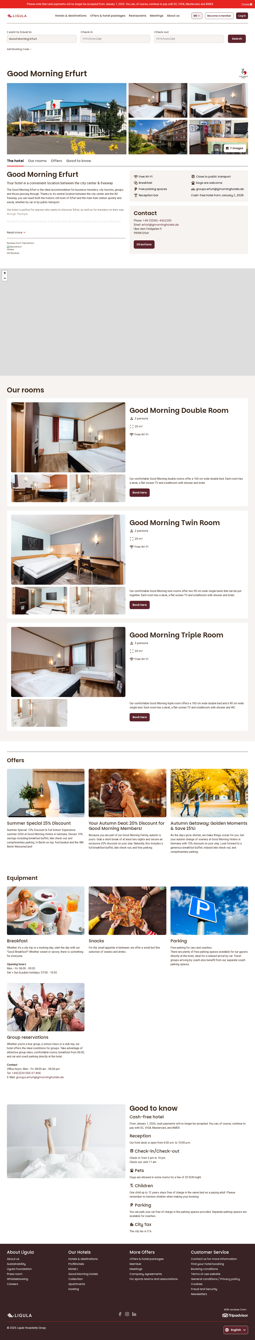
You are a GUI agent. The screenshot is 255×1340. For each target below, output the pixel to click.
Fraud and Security (204, 1289)
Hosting (73, 1289)
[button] (4, 273)
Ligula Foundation (19, 1269)
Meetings (156, 16)
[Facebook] (120, 1315)
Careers (12, 1284)
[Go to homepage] (17, 15)
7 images (236, 148)
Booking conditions (204, 1269)
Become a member (219, 15)
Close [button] (245, 4)
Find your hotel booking (207, 1264)
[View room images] (68, 437)
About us (173, 16)
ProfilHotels (76, 1264)
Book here (140, 493)
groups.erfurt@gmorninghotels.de (40, 1077)
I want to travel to (19, 32)
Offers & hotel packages (107, 16)
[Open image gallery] (66, 118)
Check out (161, 32)
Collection (75, 1279)
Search (237, 39)
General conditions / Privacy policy (215, 1279)
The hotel (15, 161)
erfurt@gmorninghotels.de (160, 225)
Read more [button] (14, 232)
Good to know (78, 161)
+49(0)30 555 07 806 (26, 1073)
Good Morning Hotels (83, 1274)
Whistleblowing (17, 1279)
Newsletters (199, 1294)
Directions (144, 244)
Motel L (73, 1269)
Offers (56, 161)
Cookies (196, 1284)
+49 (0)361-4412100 (157, 221)
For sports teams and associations (154, 1279)
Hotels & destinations (71, 16)
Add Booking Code (18, 49)
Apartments (76, 1284)
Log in (242, 15)
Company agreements (146, 1274)
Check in (87, 32)
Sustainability (16, 1264)
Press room (15, 1274)
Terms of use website (205, 1274)
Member (135, 1264)
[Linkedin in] (134, 1315)
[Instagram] (127, 1315)
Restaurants (137, 16)
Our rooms (37, 161)
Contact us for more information (214, 1259)
